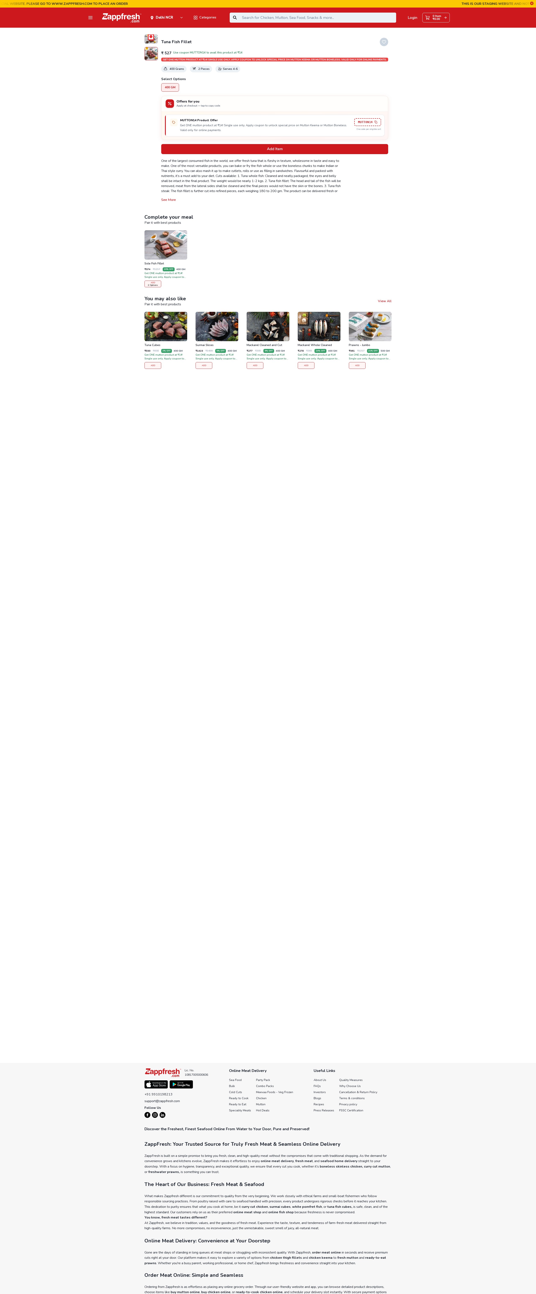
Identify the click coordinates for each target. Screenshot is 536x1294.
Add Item (275, 148)
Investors (320, 1092)
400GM (170, 87)
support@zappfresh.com (162, 1101)
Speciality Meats (240, 1110)
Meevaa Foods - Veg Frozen (274, 1092)
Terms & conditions (352, 1098)
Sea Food (235, 1080)
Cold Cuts (235, 1092)
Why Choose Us (350, 1086)
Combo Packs (265, 1086)
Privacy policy (348, 1104)
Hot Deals (262, 1110)
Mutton (260, 1104)
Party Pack (263, 1080)
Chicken (261, 1098)
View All (385, 301)
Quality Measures (351, 1080)
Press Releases (324, 1110)
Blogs (317, 1098)
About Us (320, 1080)
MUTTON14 (365, 122)
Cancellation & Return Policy (358, 1092)
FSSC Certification (351, 1110)
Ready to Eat (237, 1104)
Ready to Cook (239, 1098)
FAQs (317, 1086)
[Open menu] (90, 17)
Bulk (232, 1086)
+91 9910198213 (158, 1094)
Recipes (319, 1104)
